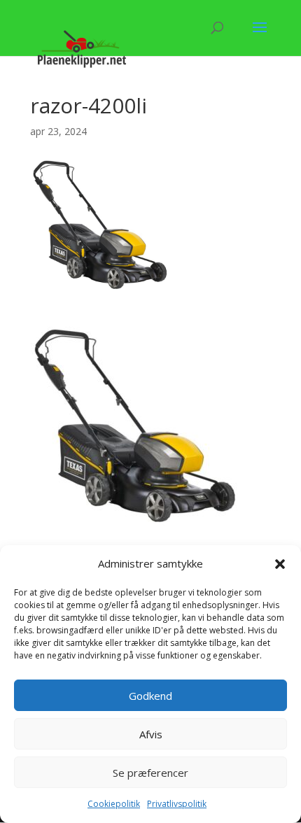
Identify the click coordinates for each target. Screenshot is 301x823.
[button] (280, 564)
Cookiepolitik (114, 804)
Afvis (150, 734)
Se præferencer (150, 773)
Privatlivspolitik (176, 804)
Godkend (150, 696)
